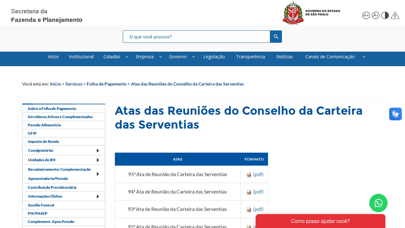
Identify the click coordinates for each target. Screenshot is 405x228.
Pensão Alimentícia (44, 125)
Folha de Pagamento (107, 83)
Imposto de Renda (43, 141)
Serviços (73, 83)
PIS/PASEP (37, 213)
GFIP (32, 133)
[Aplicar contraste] (384, 14)
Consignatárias (40, 150)
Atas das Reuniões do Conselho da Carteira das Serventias (187, 83)
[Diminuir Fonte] (375, 14)
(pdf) (258, 174)
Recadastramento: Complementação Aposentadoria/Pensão (59, 174)
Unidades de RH (41, 159)
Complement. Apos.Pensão (51, 221)
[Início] (318, 12)
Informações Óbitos (45, 196)
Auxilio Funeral (41, 205)
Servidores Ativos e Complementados (60, 116)
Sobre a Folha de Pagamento (52, 108)
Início (55, 83)
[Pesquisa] (276, 36)
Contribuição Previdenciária (52, 187)
